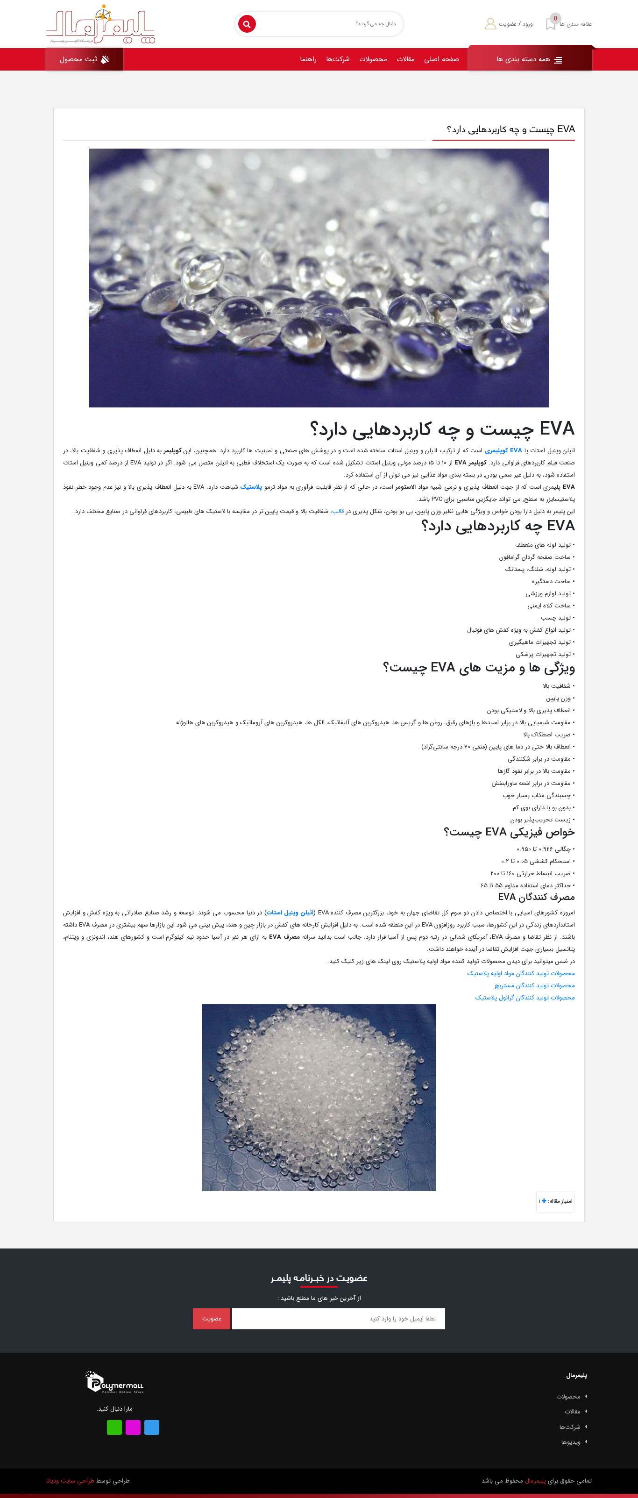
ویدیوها (571, 1442)
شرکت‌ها (338, 59)
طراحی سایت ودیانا (70, 1481)
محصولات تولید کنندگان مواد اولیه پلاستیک (521, 973)
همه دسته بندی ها (524, 59)
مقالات (406, 59)
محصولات (373, 59)
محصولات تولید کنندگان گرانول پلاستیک (525, 998)
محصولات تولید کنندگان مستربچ (535, 986)
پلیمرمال (535, 1481)
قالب (338, 511)
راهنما (308, 59)
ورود (528, 24)
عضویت (508, 24)
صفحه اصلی (441, 59)
